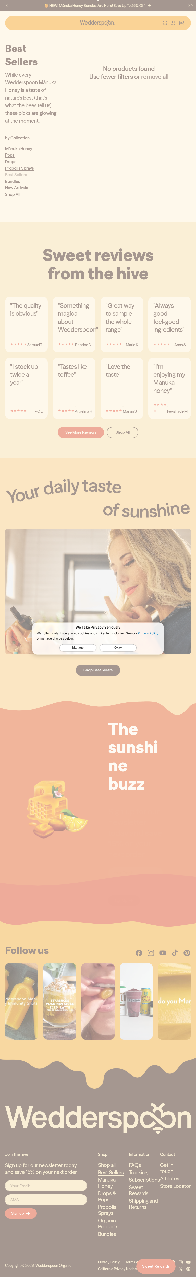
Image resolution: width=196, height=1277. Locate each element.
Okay (118, 648)
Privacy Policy (148, 633)
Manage (78, 648)
